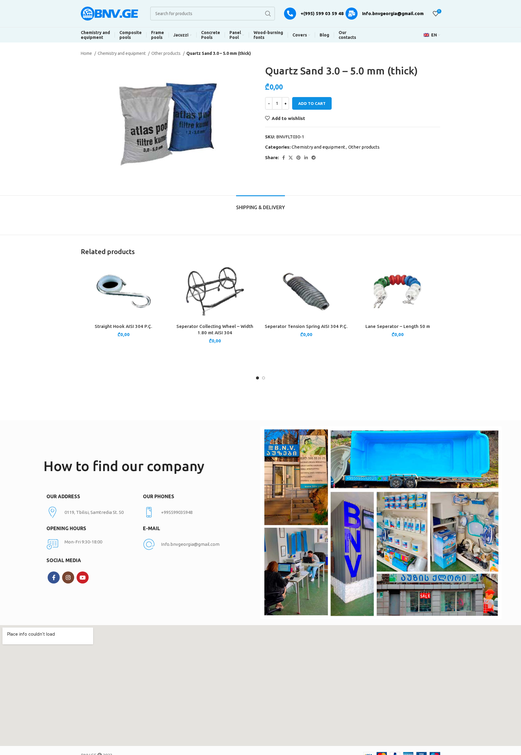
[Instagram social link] (68, 577)
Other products (166, 53)
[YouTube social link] (83, 577)
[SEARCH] (268, 13)
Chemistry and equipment (122, 53)
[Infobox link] (188, 512)
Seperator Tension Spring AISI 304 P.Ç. (306, 326)
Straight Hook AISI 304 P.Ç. (123, 326)
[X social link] (291, 158)
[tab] (260, 204)
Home (87, 53)
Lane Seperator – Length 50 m (397, 326)
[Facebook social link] (283, 158)
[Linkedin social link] (306, 158)
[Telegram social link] (313, 158)
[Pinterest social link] (298, 158)
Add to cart (312, 103)
